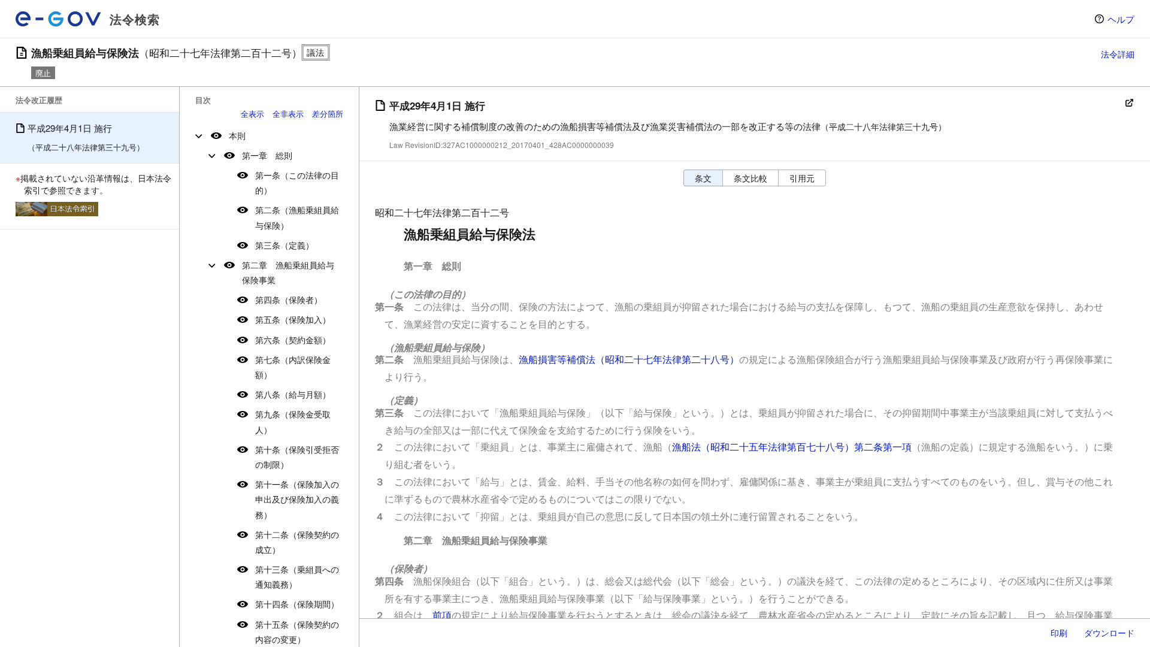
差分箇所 (327, 113)
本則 (237, 135)
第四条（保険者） (288, 300)
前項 (442, 615)
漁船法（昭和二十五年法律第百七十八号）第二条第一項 (792, 446)
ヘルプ (1120, 19)
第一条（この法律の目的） (297, 182)
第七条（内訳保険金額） (293, 366)
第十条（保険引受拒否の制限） (297, 456)
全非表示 (288, 113)
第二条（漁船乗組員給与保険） (297, 217)
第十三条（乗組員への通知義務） (297, 576)
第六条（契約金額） (293, 340)
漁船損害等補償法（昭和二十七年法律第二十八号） (629, 359)
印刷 (1059, 633)
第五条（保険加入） (293, 319)
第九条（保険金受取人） (293, 421)
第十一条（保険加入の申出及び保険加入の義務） (297, 499)
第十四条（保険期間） (297, 604)
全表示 (252, 113)
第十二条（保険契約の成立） (297, 541)
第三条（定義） (284, 245)
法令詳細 (1117, 54)
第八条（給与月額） (293, 394)
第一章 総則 (267, 155)
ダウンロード (1109, 633)
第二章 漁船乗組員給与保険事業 (288, 272)
